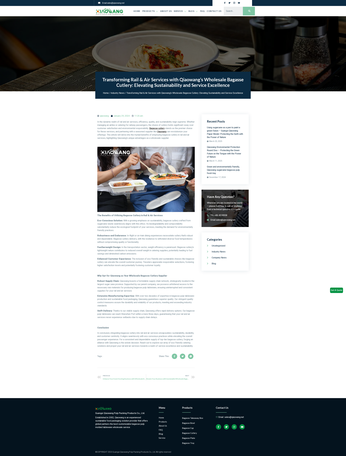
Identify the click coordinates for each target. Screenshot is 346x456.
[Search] (249, 11)
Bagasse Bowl (188, 423)
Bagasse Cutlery (189, 433)
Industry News (117, 93)
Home (137, 11)
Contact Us (214, 11)
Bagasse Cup (188, 428)
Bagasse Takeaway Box (192, 418)
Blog (161, 434)
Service (178, 11)
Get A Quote (336, 290)
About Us (166, 11)
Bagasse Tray (188, 443)
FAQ (202, 11)
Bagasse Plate (188, 438)
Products (148, 11)
